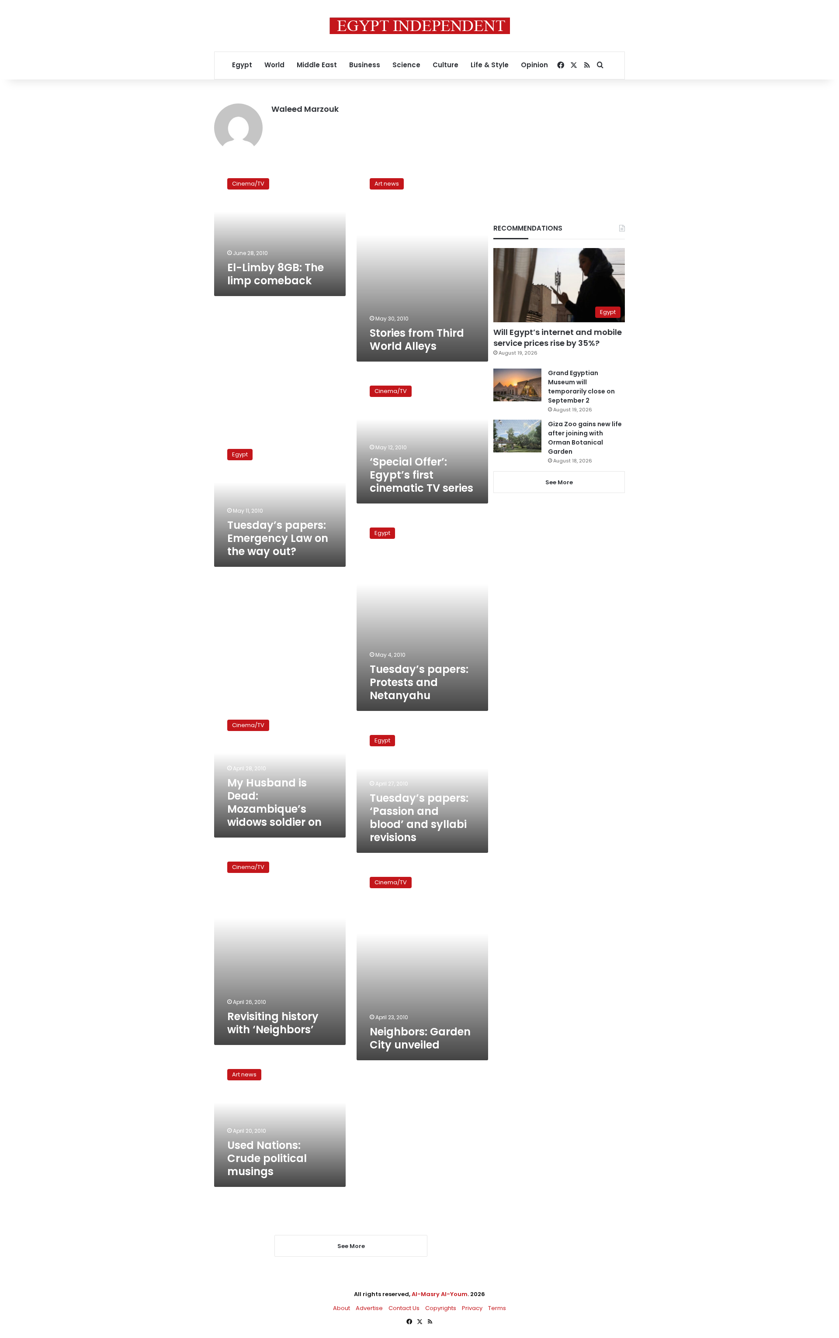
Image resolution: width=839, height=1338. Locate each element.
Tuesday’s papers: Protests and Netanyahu (419, 682)
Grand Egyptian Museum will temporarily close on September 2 (581, 387)
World (274, 64)
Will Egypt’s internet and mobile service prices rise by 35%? (557, 337)
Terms (497, 1308)
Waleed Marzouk (305, 108)
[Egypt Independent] (419, 25)
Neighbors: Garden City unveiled (420, 1038)
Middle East (317, 64)
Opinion (534, 64)
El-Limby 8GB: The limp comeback (275, 274)
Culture (445, 64)
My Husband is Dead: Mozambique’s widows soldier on (274, 802)
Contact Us (404, 1308)
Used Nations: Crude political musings (267, 1158)
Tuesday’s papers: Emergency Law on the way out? (277, 538)
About (341, 1308)
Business (364, 64)
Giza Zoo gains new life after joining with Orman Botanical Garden (585, 438)
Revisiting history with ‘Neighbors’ (273, 1023)
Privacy (472, 1308)
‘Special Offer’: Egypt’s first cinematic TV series (421, 475)
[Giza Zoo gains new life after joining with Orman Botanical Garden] (517, 436)
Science (406, 64)
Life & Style (490, 64)
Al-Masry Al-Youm (440, 1294)
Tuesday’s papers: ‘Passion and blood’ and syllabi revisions (419, 818)
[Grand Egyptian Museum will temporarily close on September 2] (517, 385)
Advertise (369, 1308)
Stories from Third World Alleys (417, 339)
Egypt (242, 64)
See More (559, 482)
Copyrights (440, 1308)
